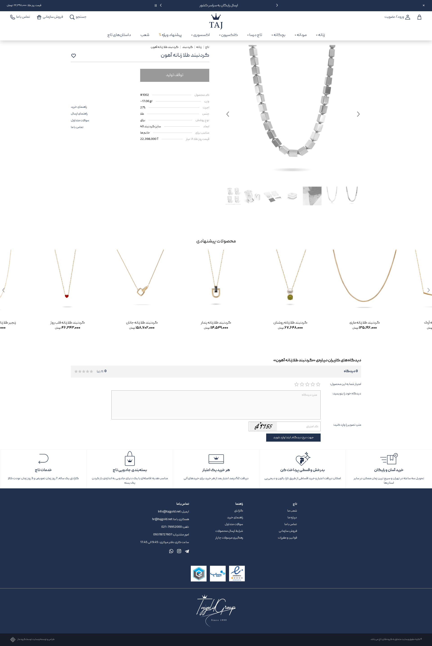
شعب (144, 35)
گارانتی (238, 511)
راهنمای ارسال (79, 114)
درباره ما (292, 517)
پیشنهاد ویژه (170, 35)
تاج (207, 47)
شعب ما (292, 511)
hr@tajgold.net (162, 519)
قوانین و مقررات (287, 538)
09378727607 (163, 534)
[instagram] (179, 551)
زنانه (199, 47)
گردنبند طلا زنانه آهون (165, 47)
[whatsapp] (171, 551)
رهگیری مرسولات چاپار (229, 538)
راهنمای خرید (79, 107)
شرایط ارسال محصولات (229, 531)
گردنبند (187, 47)
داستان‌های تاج (119, 35)
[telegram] (187, 551)
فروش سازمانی (288, 531)
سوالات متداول (80, 120)
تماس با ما (77, 127)
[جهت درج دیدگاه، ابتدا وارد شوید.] (318, 384)
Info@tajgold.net (169, 512)
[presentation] (277, 6)
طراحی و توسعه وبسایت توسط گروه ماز (35, 639)
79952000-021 (171, 527)
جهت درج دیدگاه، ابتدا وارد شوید (293, 437)
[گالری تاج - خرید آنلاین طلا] (216, 16)
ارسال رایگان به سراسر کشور (219, 5)
